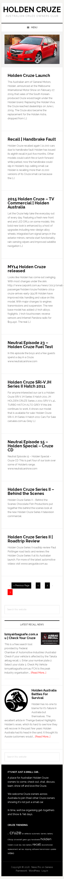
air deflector (26, 834)
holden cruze (13, 845)
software (35, 849)
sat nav (21, 849)
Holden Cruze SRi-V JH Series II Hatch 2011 (29, 384)
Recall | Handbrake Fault (32, 139)
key (20, 845)
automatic (36, 834)
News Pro (36, 867)
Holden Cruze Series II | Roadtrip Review (30, 539)
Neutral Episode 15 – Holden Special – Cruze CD (30, 446)
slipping (28, 849)
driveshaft (18, 839)
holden (46, 839)
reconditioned (47, 845)
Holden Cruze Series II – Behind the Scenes (31, 491)
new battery (27, 845)
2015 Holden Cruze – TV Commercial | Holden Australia (31, 203)
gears (25, 839)
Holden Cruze (32, 9)
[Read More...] (38, 672)
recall (36, 844)
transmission (44, 849)
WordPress (34, 870)
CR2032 (10, 839)
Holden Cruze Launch (29, 75)
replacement (13, 849)
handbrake (35, 839)
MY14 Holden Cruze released (27, 268)
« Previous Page (21, 586)
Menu (34, 27)
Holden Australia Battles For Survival (44, 694)
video (11, 853)
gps (29, 839)
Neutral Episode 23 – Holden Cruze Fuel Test (30, 344)
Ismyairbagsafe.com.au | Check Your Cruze (21, 636)
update (53, 849)
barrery (44, 834)
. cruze (14, 832)
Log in (45, 870)
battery (50, 834)
